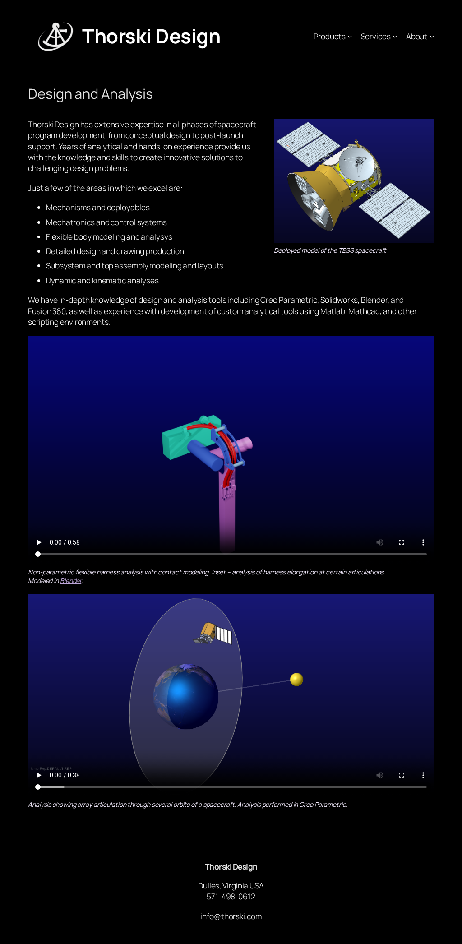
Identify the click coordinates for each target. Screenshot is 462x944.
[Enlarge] (422, 130)
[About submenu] (432, 36)
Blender (70, 580)
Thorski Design (151, 35)
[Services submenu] (395, 36)
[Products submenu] (349, 36)
